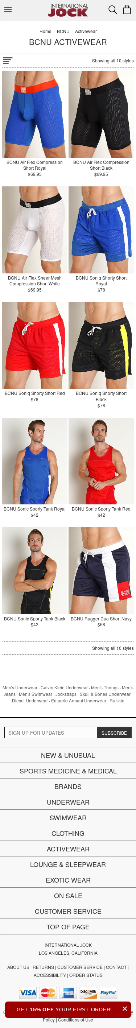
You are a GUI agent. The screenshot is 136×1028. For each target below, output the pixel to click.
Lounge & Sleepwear (68, 864)
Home (45, 31)
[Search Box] (112, 9)
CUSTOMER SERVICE (80, 967)
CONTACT (116, 967)
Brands (68, 786)
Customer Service (68, 911)
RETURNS (43, 967)
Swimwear (68, 817)
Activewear (68, 848)
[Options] (7, 59)
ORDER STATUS (86, 975)
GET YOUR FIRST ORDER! (72, 1008)
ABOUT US (18, 967)
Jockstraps (66, 694)
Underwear (68, 801)
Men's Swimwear (35, 694)
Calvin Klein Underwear (64, 687)
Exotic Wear (68, 879)
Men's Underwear (20, 687)
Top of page (68, 926)
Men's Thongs (105, 687)
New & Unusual (68, 755)
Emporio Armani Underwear (78, 700)
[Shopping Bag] (127, 9)
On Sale (68, 895)
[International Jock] (68, 6)
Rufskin (117, 700)
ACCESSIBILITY (50, 975)
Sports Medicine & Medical (68, 770)
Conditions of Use (75, 1019)
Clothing (68, 833)
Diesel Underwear (30, 700)
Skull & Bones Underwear (105, 694)
